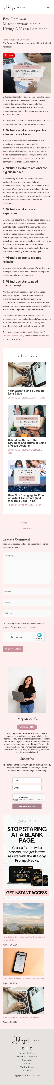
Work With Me (27, 727)
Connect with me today (13, 335)
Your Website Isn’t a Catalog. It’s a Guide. (26, 392)
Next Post (27, 528)
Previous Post (27, 523)
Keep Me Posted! (27, 806)
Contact (27, 1070)
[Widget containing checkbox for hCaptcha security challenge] (24, 637)
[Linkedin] (27, 1048)
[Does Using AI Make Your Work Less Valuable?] (23, 962)
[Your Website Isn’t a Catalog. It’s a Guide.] (23, 1000)
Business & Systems (18, 398)
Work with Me (27, 1067)
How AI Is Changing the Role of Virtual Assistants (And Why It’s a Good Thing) (26, 498)
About (27, 1063)
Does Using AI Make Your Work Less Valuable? (24, 978)
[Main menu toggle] (48, 7)
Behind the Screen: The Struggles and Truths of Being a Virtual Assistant (27, 442)
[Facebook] (23, 1048)
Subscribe (27, 1060)
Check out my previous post (23, 158)
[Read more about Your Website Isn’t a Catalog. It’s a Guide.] (27, 374)
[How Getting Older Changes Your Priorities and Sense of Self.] (23, 918)
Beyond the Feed (27, 1053)
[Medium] (31, 1048)
